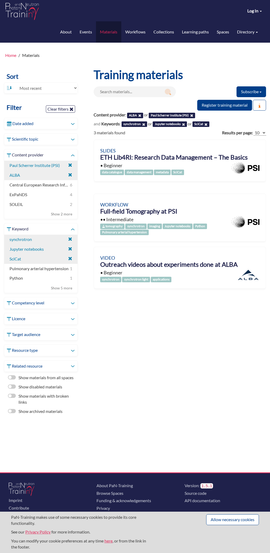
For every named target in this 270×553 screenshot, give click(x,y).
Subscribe (250, 91)
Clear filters (58, 108)
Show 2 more (61, 214)
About (66, 31)
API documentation (202, 500)
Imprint (15, 500)
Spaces (223, 31)
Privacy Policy (38, 531)
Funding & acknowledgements (124, 500)
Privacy (103, 508)
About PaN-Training (115, 485)
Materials (108, 31)
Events (86, 31)
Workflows (135, 31)
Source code (195, 493)
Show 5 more (61, 288)
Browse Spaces (110, 493)
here (108, 540)
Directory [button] (246, 31)
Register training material (225, 104)
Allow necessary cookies (232, 519)
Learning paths (195, 31)
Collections (163, 31)
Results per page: (237, 132)
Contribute (19, 507)
